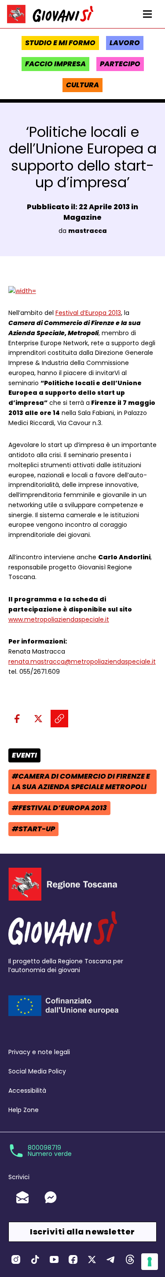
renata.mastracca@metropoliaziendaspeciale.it (82, 661)
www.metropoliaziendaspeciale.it (58, 619)
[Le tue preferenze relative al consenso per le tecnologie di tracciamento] (149, 1261)
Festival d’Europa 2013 (88, 312)
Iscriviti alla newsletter (82, 1231)
